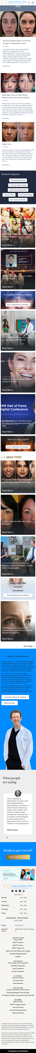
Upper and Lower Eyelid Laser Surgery (18, 951)
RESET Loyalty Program (18, 1004)
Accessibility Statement (23, 1029)
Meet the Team (9, 703)
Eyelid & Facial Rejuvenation (18, 190)
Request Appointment (18, 857)
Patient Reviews (18, 983)
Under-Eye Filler (9, 195)
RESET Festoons (18, 942)
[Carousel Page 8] (23, 837)
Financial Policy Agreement (18, 1010)
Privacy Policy (11, 918)
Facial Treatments (18, 968)
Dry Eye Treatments (18, 971)
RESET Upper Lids (18, 948)
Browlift (18, 956)
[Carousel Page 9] (26, 837)
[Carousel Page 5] (16, 837)
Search (29, 3)
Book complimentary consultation (18, 305)
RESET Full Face (18, 945)
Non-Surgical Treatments (18, 200)
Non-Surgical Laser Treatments (18, 963)
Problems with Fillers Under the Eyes (18, 990)
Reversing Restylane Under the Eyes (18, 992)
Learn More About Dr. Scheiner (15, 697)
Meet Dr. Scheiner (18, 978)
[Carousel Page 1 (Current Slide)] (7, 837)
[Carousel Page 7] (21, 837)
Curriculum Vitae (18, 980)
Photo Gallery (18, 940)
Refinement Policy (18, 1013)
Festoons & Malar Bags (18, 180)
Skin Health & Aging (25, 195)
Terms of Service (22, 918)
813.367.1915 (19, 925)
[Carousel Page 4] (14, 837)
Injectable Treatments (18, 966)
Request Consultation (18, 1051)
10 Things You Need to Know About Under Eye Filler (18, 995)
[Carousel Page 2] (9, 837)
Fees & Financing (18, 1007)
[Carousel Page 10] (28, 837)
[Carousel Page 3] (12, 837)
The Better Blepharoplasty (18, 185)
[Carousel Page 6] (19, 837)
